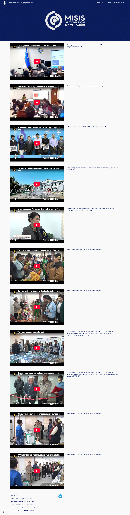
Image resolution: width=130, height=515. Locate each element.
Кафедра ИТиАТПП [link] (102, 2)
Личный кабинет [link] (118, 2)
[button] (127, 2)
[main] (93, 45)
